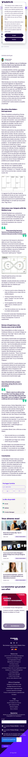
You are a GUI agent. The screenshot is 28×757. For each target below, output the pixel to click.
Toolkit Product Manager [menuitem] (14, 674)
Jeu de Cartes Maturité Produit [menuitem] (14, 678)
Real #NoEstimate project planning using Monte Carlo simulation (12, 383)
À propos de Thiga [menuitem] (14, 700)
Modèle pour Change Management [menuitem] (14, 670)
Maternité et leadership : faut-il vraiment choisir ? (12, 533)
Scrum (6, 504)
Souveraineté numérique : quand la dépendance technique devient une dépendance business (13, 576)
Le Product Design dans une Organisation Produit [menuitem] (14, 668)
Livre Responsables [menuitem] (14, 672)
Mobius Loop (11, 215)
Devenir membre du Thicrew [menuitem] (14, 702)
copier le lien (8, 487)
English (12, 649)
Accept (14, 35)
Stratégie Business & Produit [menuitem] (14, 686)
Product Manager (9, 512)
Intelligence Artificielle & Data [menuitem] (14, 684)
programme (20, 87)
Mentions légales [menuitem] (14, 706)
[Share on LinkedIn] (8, 491)
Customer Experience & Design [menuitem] (14, 690)
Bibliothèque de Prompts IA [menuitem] (14, 661)
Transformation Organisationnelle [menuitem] (14, 688)
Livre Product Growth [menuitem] (14, 665)
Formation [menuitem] (14, 694)
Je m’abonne (15, 626)
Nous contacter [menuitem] (14, 708)
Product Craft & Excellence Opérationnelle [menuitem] (14, 692)
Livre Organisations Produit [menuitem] (14, 659)
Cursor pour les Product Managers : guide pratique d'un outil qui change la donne (14, 554)
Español (16, 649)
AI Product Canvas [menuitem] (14, 663)
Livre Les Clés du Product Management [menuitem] (14, 655)
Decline (14, 39)
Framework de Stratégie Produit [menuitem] (14, 657)
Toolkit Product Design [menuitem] (14, 676)
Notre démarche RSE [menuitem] (14, 704)
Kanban (6, 508)
